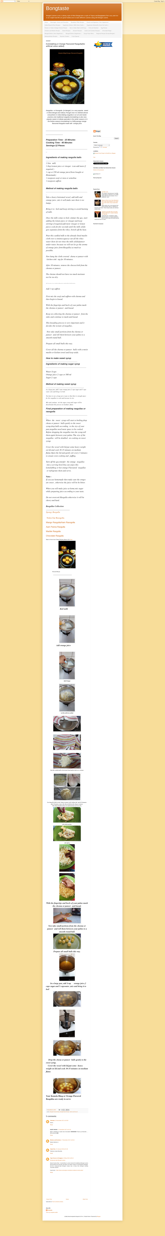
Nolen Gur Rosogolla (55, 517)
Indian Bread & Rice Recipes (52, 25)
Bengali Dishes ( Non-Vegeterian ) (54, 33)
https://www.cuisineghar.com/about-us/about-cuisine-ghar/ (69, 1170)
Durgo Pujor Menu (89, 33)
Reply (51, 1124)
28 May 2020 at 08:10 (68, 1158)
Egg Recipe (104, 28)
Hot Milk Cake (105, 192)
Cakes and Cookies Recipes (92, 30)
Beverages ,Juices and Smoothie (59, 22)
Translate (105, 147)
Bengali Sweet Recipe (64, 1111)
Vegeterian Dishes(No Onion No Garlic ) (97, 25)
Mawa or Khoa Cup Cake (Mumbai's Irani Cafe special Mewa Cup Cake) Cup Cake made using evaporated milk (110, 202)
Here (71, 539)
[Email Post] (59, 1109)
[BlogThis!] (64, 1110)
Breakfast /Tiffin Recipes (77, 22)
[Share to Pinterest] (68, 1110)
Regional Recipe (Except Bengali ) (105, 33)
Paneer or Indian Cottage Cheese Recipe (56, 28)
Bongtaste (57, 8)
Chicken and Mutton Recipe (52, 30)
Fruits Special (75, 36)
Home (46, 22)
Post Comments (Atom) (57, 1201)
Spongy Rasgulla (53, 512)
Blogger (98, 1216)
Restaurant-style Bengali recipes (57, 1160)
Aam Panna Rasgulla (55, 527)
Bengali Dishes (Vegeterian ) (73, 33)
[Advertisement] (106, 77)
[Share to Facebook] (67, 1110)
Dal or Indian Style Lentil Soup (78, 28)
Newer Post (49, 1199)
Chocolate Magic (106, 30)
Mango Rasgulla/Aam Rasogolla (60, 522)
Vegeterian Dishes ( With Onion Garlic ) (73, 25)
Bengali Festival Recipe (55, 1111)
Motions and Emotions (55, 1140)
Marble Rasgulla (53, 531)
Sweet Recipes (66, 30)
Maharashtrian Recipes (51, 36)
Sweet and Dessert (74, 1111)
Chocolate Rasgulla (55, 536)
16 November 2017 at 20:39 (61, 1120)
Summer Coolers (64, 36)
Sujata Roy (52, 1149)
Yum (94, 157)
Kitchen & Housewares (98, 170)
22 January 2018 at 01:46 (62, 1149)
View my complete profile (52, 1212)
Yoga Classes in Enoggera (56, 1158)
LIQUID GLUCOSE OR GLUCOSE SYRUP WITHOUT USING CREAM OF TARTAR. (110, 213)
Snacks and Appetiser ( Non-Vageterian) (97, 22)
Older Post (85, 1199)
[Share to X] (65, 1110)
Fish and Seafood (93, 28)
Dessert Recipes (77, 30)
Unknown (52, 1120)
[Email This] (62, 1110)
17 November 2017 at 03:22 (68, 1140)
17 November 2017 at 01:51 (64, 1129)
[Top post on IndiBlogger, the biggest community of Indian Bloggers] (103, 48)
